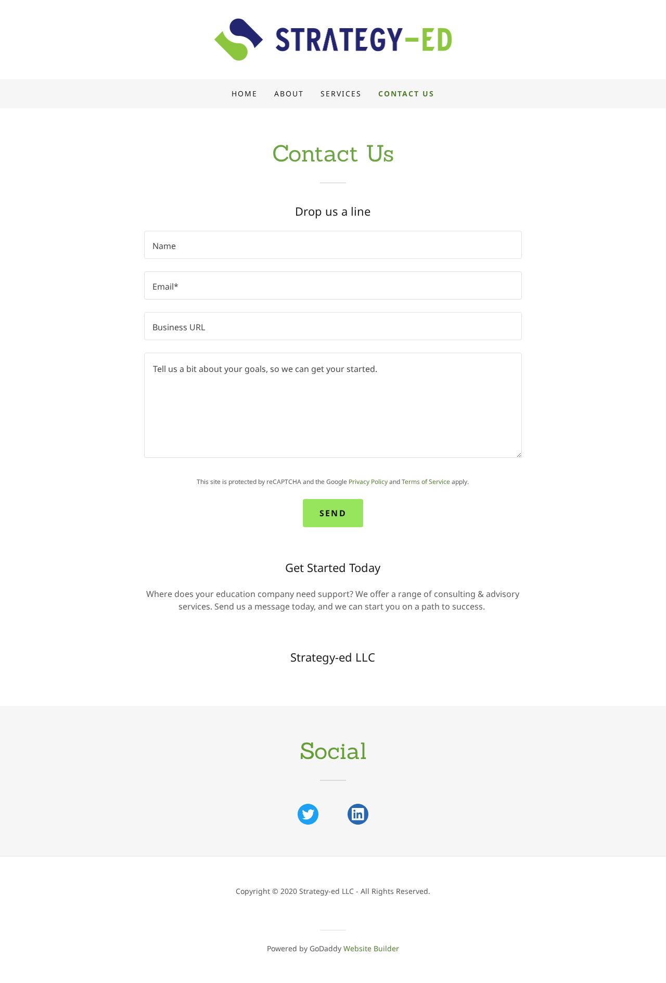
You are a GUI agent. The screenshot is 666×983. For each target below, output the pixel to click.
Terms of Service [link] (426, 481)
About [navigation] (289, 93)
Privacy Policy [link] (368, 481)
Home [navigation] (245, 93)
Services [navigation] (341, 93)
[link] (308, 814)
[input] (332, 245)
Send (333, 513)
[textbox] (332, 405)
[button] (333, 38)
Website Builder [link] (371, 948)
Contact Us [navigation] (406, 93)
